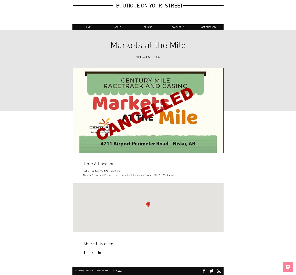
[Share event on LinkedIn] (99, 252)
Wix (119, 271)
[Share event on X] (92, 252)
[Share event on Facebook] (84, 252)
